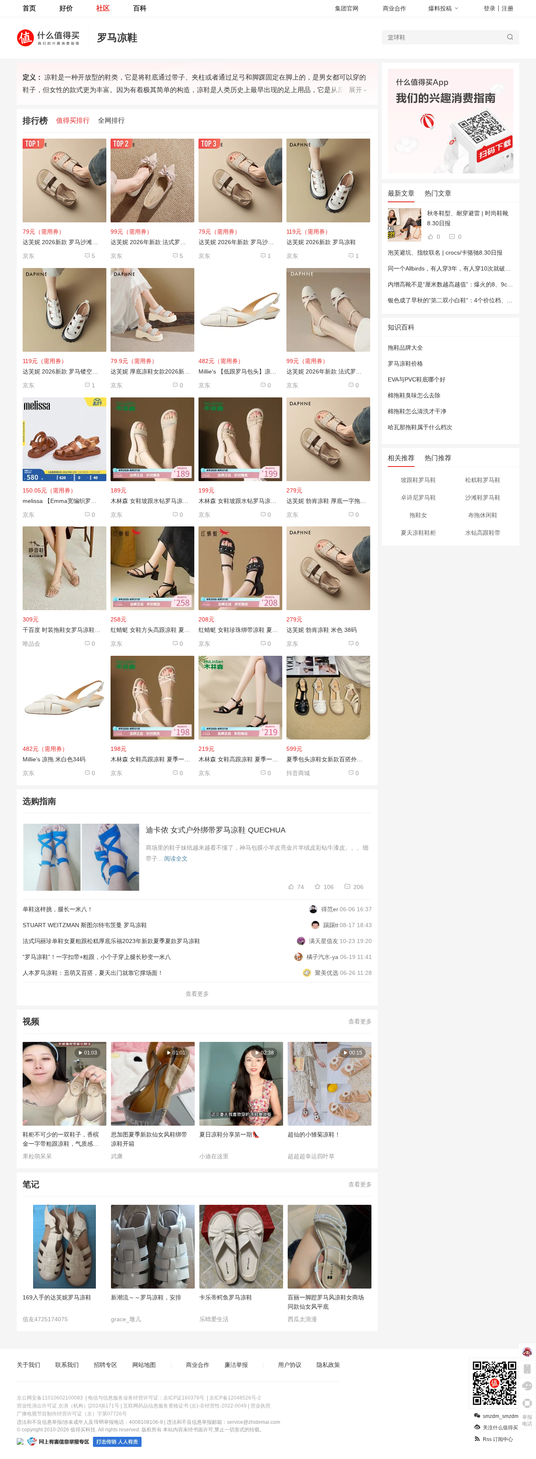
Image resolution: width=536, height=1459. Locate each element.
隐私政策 (328, 1364)
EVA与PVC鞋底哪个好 (417, 379)
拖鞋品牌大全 (405, 347)
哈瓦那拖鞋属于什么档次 (420, 427)
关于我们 (28, 1364)
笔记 (31, 1184)
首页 (29, 8)
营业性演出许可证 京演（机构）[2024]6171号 (68, 1406)
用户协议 (290, 1364)
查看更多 (197, 993)
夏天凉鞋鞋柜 (418, 532)
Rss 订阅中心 (498, 1439)
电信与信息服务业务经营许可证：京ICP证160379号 (146, 1398)
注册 (507, 8)
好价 (66, 8)
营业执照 (260, 1406)
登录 (489, 8)
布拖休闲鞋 (482, 515)
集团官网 (346, 8)
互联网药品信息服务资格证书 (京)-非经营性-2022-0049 (185, 1406)
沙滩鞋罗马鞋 (482, 497)
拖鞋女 (418, 515)
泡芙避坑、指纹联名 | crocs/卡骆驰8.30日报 (445, 252)
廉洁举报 (236, 1364)
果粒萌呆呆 (37, 1156)
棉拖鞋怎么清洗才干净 (417, 411)
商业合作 (394, 8)
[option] (67, 1101)
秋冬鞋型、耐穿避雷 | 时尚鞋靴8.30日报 (467, 218)
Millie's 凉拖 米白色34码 (54, 759)
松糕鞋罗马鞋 (482, 480)
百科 (140, 8)
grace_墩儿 (126, 1319)
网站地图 (144, 1364)
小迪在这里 (214, 1156)
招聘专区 (105, 1364)
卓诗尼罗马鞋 (418, 497)
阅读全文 (176, 858)
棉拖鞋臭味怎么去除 (414, 395)
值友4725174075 (45, 1319)
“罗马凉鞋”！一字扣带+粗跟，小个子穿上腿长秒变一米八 (97, 957)
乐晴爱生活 (214, 1319)
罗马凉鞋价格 (405, 363)
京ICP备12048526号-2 (235, 1398)
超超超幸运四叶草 (311, 1156)
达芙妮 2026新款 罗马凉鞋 (321, 242)
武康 (117, 1156)
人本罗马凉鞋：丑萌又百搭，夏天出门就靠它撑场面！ (93, 972)
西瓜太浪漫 (302, 1319)
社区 (103, 8)
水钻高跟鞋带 (482, 532)
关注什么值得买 (500, 1428)
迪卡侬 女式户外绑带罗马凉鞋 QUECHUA (216, 830)
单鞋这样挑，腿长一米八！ (58, 909)
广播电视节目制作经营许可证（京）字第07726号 (72, 1414)
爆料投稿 (440, 8)
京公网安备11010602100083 (50, 1398)
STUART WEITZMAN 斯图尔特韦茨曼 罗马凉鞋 (85, 925)
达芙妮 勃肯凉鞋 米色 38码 (321, 629)
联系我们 (67, 1364)
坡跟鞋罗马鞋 (418, 480)
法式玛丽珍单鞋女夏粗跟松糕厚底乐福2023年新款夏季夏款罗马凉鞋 (111, 941)
